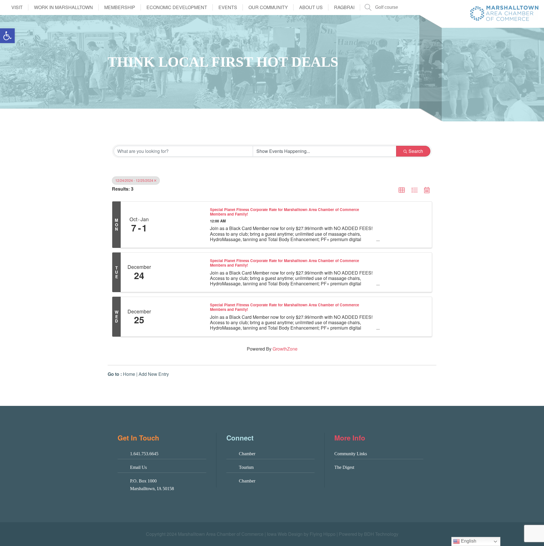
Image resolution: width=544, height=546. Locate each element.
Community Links (350, 453)
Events (227, 7)
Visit (17, 7)
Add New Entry (154, 374)
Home (129, 374)
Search (416, 151)
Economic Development (176, 7)
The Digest (344, 467)
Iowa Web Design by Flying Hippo (301, 534)
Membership (119, 7)
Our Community (268, 7)
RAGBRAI (344, 7)
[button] (7, 35)
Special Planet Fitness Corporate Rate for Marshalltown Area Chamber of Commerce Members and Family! (284, 211)
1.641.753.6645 (144, 453)
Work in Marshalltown (63, 7)
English (468, 541)
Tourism (246, 467)
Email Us (138, 467)
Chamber (247, 453)
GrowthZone (285, 348)
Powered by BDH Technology (368, 534)
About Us (311, 7)
